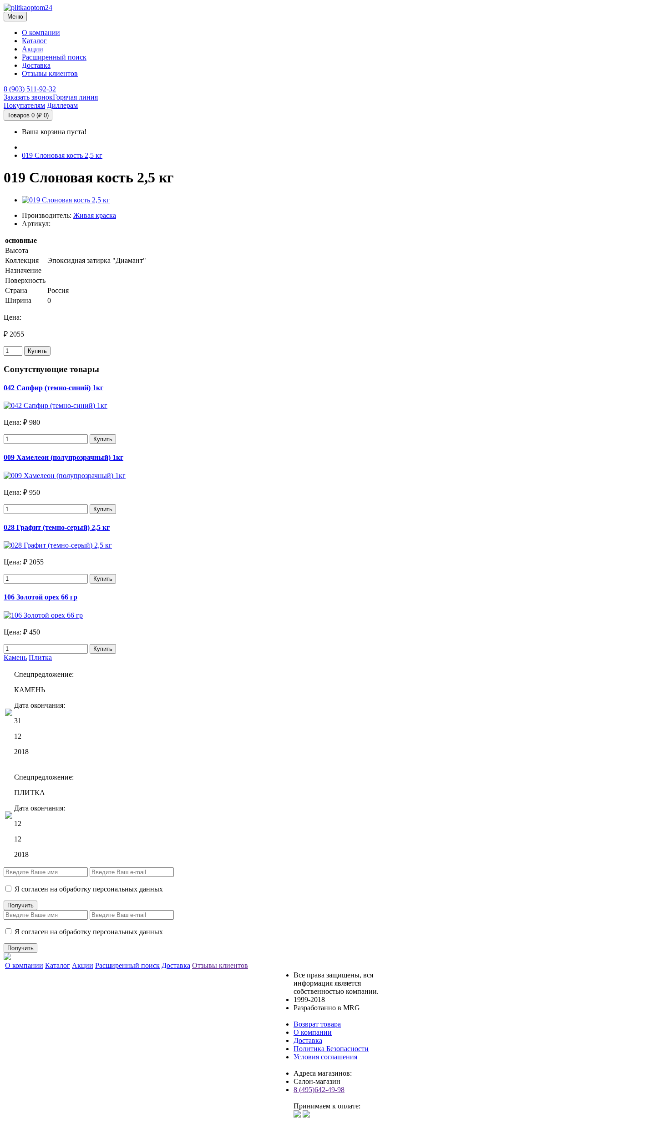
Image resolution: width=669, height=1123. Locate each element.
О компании (41, 32)
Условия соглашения (325, 1057)
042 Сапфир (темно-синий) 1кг (53, 388)
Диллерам (62, 105)
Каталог (34, 41)
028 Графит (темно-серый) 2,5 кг (57, 527)
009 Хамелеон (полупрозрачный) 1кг (63, 457)
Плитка (40, 657)
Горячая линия (75, 97)
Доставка (36, 65)
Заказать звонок (28, 97)
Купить (37, 350)
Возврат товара (317, 1024)
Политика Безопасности (331, 1048)
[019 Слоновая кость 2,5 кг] (66, 200)
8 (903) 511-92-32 (30, 89)
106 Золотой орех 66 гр (40, 597)
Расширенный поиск (54, 57)
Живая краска (94, 215)
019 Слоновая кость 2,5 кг (62, 155)
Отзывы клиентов (50, 73)
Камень (15, 657)
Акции (32, 49)
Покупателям (24, 105)
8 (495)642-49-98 (319, 1089)
